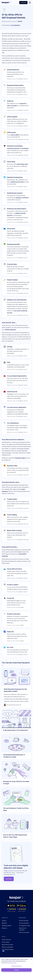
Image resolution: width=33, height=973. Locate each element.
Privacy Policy (13, 962)
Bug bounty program (7, 944)
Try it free (8, 878)
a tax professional (15, 25)
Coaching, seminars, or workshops (18, 148)
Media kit (4, 923)
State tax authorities (7, 947)
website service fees (17, 182)
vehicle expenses (10, 329)
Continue (16, 970)
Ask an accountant (24, 932)
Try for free (23, 2)
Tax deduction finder (24, 925)
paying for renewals (22, 197)
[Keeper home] (6, 3)
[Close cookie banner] (31, 959)
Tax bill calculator (24, 920)
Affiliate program (6, 925)
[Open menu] (30, 2)
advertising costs (22, 164)
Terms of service (6, 939)
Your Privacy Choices (7, 949)
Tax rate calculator (24, 923)
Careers (4, 920)
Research (4, 928)
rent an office (15, 135)
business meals (20, 458)
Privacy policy (5, 942)
